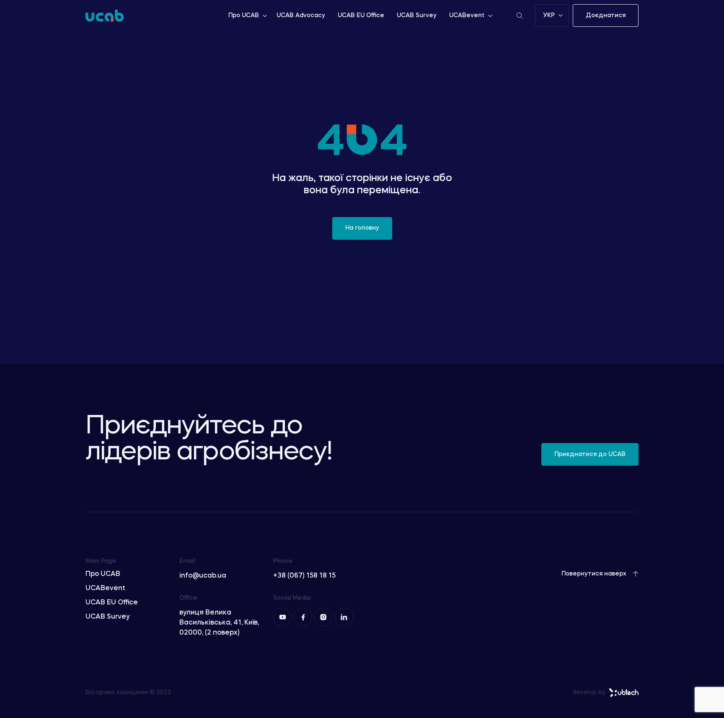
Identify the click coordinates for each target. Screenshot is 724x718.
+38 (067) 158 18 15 (304, 576)
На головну (362, 228)
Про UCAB (243, 15)
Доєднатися (606, 15)
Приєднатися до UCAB (590, 454)
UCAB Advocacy (301, 15)
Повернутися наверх (593, 574)
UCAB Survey (417, 15)
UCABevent (466, 15)
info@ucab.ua (202, 576)
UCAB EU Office (361, 15)
